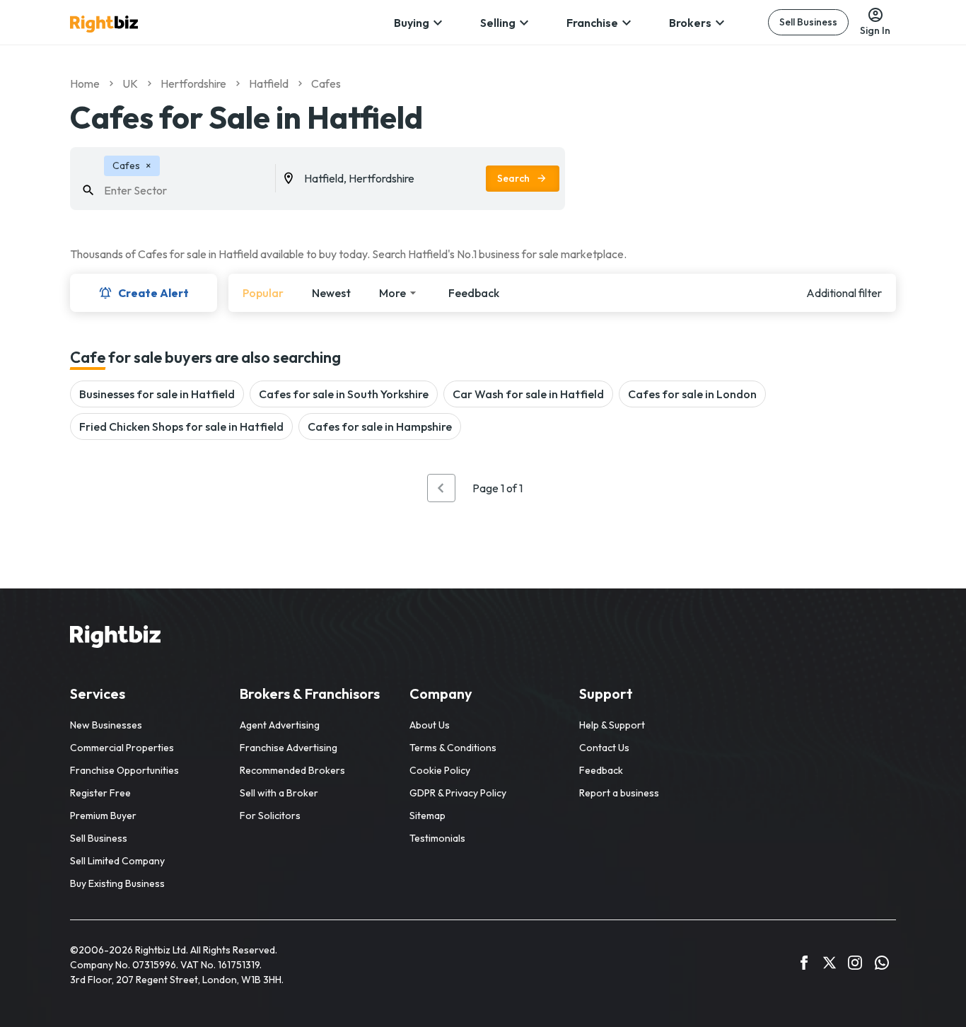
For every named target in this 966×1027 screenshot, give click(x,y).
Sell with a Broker (279, 793)
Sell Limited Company (117, 860)
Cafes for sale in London (692, 394)
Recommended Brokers (292, 770)
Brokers (690, 23)
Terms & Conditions (452, 747)
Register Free (100, 793)
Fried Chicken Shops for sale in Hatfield (181, 426)
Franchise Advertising (288, 747)
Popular (263, 293)
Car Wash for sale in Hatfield (528, 394)
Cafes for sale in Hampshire (380, 426)
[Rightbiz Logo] (115, 639)
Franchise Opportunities (124, 770)
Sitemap (427, 815)
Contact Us (604, 747)
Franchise (592, 23)
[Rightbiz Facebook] (804, 965)
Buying (411, 23)
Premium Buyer (103, 815)
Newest (331, 293)
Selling (498, 23)
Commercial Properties (122, 747)
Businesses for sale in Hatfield (157, 394)
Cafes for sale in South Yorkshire (344, 394)
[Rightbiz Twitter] (829, 965)
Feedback (473, 293)
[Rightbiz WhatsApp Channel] (881, 964)
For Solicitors (270, 815)
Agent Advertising (280, 725)
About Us (429, 725)
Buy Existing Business (117, 883)
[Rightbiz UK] (104, 24)
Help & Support (612, 725)
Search (513, 178)
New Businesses (106, 725)
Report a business (619, 793)
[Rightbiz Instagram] (855, 965)
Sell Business (808, 22)
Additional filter (844, 293)
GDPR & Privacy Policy (457, 793)
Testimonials (437, 838)
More (392, 293)
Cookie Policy (439, 770)
